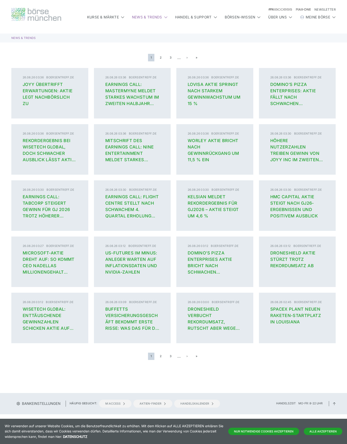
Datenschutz (75, 437)
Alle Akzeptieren (323, 431)
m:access (113, 403)
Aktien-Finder (150, 403)
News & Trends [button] (147, 17)
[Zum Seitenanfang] (334, 403)
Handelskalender (194, 403)
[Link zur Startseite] (49, 14)
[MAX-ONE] (301, 9)
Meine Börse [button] (318, 17)
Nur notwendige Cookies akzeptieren (263, 431)
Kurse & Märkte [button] (103, 17)
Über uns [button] (277, 17)
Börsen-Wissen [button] (240, 17)
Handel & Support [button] (193, 17)
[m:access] (278, 9)
